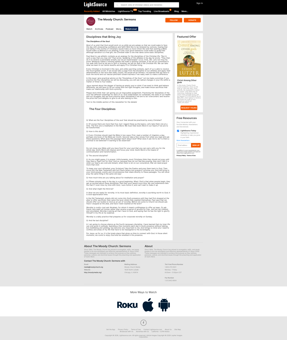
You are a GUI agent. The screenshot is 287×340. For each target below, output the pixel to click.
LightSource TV (125, 11)
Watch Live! (131, 29)
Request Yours (189, 108)
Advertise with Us (142, 331)
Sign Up (196, 145)
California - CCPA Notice (160, 331)
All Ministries (108, 11)
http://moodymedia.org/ (93, 272)
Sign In (199, 3)
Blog (176, 11)
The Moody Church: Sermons (117, 19)
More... (185, 11)
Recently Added (92, 11)
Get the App (110, 329)
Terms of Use (191, 155)
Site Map (177, 329)
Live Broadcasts (161, 11)
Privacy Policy (181, 155)
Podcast (109, 29)
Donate (192, 20)
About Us (168, 329)
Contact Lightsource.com (153, 329)
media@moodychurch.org (93, 267)
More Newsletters (183, 140)
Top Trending (144, 11)
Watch (89, 29)
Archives (99, 29)
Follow (174, 20)
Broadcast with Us (126, 331)
